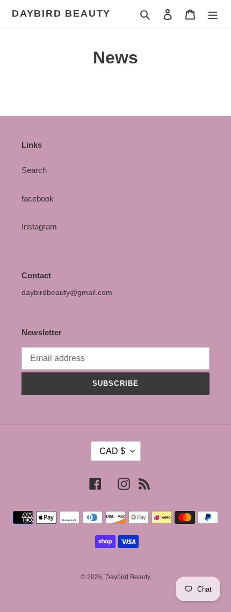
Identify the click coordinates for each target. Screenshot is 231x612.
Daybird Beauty (61, 13)
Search (34, 170)
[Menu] (212, 14)
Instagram (39, 226)
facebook (37, 198)
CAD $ (112, 451)
